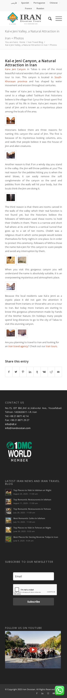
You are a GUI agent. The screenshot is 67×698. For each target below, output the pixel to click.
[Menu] (57, 18)
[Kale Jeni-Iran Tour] (10, 121)
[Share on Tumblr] (37, 372)
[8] (22, 333)
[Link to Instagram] (48, 693)
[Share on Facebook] (8, 372)
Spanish (25, 2)
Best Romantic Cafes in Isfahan (29, 518)
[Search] (48, 18)
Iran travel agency (18, 346)
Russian (40, 8)
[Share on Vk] (44, 372)
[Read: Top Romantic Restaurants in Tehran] (8, 511)
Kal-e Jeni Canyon (15, 69)
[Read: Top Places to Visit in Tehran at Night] (8, 529)
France (28, 8)
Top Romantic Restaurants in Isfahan (32, 499)
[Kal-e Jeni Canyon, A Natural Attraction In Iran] (10, 333)
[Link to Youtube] (53, 693)
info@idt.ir (11, 424)
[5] (22, 260)
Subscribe (33, 601)
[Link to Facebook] (37, 693)
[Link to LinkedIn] (42, 693)
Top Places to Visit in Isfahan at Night (32, 490)
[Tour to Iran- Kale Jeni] (10, 260)
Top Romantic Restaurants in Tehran (32, 508)
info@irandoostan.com (18, 428)
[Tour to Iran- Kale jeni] (10, 286)
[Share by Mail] (58, 372)
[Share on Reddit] (51, 372)
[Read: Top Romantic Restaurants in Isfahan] (8, 501)
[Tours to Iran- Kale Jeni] (10, 155)
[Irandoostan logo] (28, 18)
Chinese (54, 2)
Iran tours (51, 346)
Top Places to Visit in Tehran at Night (32, 527)
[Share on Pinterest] (23, 372)
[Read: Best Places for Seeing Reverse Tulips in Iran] (8, 539)
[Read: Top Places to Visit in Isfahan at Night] (8, 492)
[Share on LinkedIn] (30, 372)
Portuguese (39, 2)
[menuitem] (14, 3)
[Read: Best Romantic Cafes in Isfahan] (8, 520)
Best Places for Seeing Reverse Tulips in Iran (35, 537)
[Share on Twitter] (15, 372)
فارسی (14, 2)
